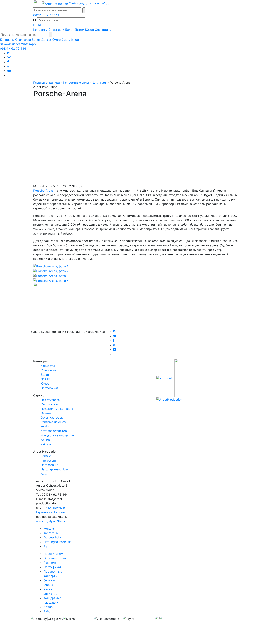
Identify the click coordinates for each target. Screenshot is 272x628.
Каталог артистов (54, 431)
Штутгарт (99, 82)
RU (40, 25)
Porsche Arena (43, 190)
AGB (44, 474)
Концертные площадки (57, 435)
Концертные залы (76, 82)
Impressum (48, 460)
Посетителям (50, 400)
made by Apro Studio (51, 521)
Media (45, 426)
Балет (69, 29)
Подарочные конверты (57, 408)
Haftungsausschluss (54, 469)
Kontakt (46, 456)
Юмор (89, 29)
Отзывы (46, 413)
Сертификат (104, 29)
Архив (45, 440)
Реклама (49, 562)
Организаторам (52, 417)
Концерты (40, 29)
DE (35, 25)
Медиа (48, 585)
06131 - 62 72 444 (46, 15)
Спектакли (56, 29)
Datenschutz (49, 465)
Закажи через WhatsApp (18, 44)
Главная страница (46, 82)
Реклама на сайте (54, 422)
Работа (46, 444)
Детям (79, 29)
